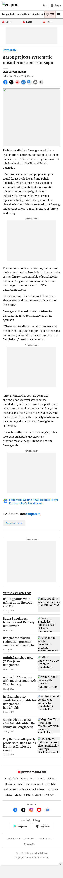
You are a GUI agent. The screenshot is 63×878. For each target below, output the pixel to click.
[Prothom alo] (11, 5)
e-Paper (28, 794)
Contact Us (29, 844)
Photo (9, 794)
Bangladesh (8, 14)
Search (38, 794)
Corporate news (14, 523)
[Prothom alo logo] (31, 772)
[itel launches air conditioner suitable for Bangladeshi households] (49, 704)
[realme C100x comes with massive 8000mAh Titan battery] (49, 682)
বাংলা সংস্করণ (49, 794)
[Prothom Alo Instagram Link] (33, 810)
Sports (35, 14)
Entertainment (35, 784)
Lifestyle (50, 784)
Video (18, 794)
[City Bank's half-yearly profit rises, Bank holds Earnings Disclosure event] (49, 746)
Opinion (51, 778)
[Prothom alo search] (45, 5)
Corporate (10, 50)
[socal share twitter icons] (12, 84)
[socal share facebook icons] (6, 84)
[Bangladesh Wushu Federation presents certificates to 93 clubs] (49, 643)
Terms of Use (45, 839)
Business (10, 784)
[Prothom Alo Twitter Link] (25, 810)
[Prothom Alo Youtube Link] (40, 810)
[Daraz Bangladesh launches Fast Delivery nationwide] (49, 624)
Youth (21, 784)
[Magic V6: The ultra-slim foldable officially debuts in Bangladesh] (49, 725)
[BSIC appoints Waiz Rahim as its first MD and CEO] (49, 604)
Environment (10, 789)
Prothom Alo (13, 839)
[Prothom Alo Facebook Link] (17, 810)
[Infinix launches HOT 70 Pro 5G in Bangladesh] (49, 663)
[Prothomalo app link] (20, 827)
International (23, 14)
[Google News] (47, 810)
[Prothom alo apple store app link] (42, 827)
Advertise (29, 839)
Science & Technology (32, 789)
